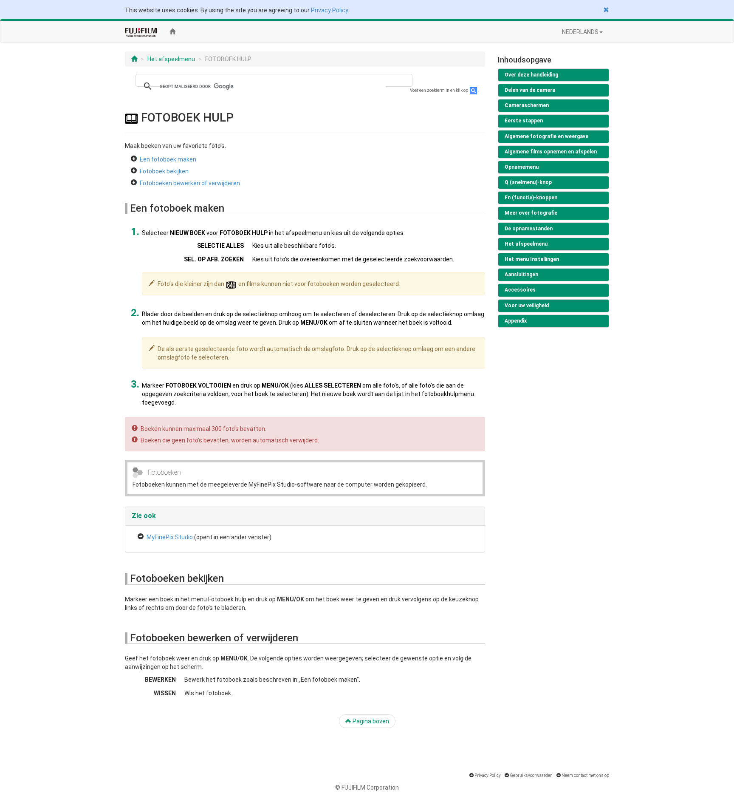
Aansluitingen (521, 275)
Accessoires (520, 290)
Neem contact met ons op (585, 775)
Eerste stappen (524, 121)
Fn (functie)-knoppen (531, 198)
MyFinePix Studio (170, 537)
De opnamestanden (529, 229)
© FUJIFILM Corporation (367, 787)
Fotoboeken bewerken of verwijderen (190, 183)
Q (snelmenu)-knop (528, 182)
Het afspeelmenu (171, 59)
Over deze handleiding (531, 75)
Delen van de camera (530, 90)
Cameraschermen (527, 105)
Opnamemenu (522, 167)
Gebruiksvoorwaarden (531, 775)
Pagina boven (370, 721)
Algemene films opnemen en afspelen (551, 152)
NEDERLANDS (580, 31)
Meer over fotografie (531, 213)
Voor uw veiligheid (527, 306)
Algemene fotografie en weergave (546, 136)
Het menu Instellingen (532, 259)
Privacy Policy (329, 10)
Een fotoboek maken (168, 159)
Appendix (516, 321)
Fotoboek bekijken (164, 171)
